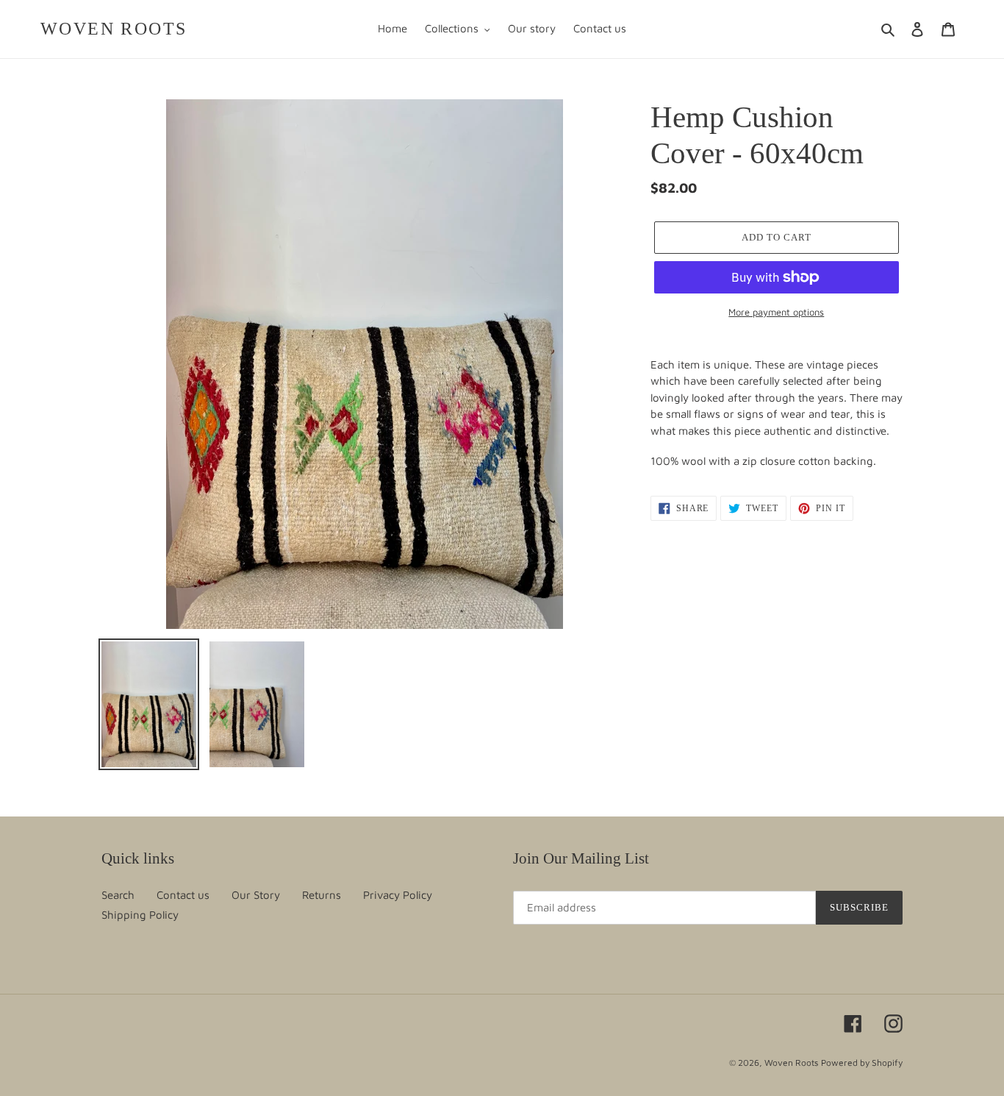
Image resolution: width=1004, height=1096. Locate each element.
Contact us (183, 895)
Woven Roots (113, 28)
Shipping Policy (140, 914)
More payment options (776, 312)
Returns (321, 895)
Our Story (256, 895)
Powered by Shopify (862, 1062)
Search (118, 895)
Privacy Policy (397, 895)
